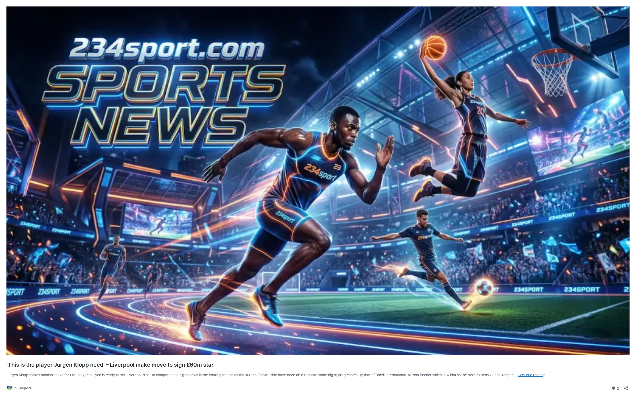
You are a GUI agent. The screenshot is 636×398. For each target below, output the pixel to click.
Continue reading (532, 375)
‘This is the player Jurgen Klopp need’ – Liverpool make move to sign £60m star (110, 364)
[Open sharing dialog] (626, 387)
